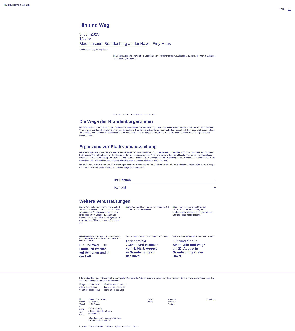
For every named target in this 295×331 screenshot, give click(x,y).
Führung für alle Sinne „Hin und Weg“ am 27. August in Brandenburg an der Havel (189, 248)
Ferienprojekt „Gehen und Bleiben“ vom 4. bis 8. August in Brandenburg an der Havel (142, 248)
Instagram (172, 302)
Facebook (172, 299)
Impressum (83, 326)
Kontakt (120, 187)
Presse (150, 302)
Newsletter (211, 299)
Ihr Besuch (122, 180)
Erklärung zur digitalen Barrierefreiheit (118, 326)
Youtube (171, 304)
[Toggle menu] (289, 9)
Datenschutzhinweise (96, 326)
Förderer (135, 326)
